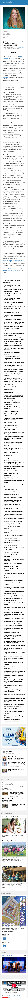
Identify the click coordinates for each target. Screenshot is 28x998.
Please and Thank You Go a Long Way (13, 621)
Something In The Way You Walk (12, 524)
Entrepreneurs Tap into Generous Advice (14, 607)
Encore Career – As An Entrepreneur (13, 563)
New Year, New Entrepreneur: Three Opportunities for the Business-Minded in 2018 (14, 658)
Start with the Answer (9, 610)
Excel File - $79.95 (5, 942)
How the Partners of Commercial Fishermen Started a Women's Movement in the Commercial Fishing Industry (14, 339)
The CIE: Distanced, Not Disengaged (13, 535)
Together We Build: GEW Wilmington (13, 319)
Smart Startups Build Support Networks (14, 511)
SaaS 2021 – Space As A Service (12, 508)
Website (4, 29)
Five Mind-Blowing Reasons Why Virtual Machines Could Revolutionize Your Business (14, 681)
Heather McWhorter (20, 47)
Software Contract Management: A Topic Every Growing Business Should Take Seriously (14, 700)
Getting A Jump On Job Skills (11, 538)
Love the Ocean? (8, 389)
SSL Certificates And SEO (10, 709)
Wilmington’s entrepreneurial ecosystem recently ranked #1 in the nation (12, 260)
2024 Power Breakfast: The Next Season (10, 955)
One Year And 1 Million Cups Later (13, 492)
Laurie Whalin (10, 759)
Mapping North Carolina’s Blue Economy (14, 362)
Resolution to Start (9, 455)
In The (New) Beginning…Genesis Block (14, 518)
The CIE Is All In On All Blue (11, 471)
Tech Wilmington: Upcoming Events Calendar (12, 783)
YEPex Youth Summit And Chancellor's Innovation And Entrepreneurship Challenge (14, 438)
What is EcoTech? (8, 384)
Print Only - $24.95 (5, 934)
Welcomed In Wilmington (10, 489)
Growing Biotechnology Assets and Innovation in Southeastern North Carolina (13, 444)
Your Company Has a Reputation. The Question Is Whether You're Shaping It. (16, 764)
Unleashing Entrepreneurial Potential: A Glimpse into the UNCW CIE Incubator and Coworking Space (14, 396)
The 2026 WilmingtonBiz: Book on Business (12, 926)
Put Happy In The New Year (11, 566)
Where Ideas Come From (10, 425)
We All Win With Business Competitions (14, 573)
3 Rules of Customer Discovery (12, 411)
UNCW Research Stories (10, 422)
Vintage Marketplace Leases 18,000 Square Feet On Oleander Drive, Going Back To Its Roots (17, 794)
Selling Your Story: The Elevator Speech (14, 618)
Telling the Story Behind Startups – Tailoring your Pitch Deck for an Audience (13, 358)
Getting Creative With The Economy (13, 521)
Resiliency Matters (9, 392)
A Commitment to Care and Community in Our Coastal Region (16, 757)
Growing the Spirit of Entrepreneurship (14, 595)
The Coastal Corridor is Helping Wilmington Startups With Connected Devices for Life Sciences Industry (13, 380)
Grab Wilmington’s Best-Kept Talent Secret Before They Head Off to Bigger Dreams (14, 614)
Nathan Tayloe (11, 766)
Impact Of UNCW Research (11, 452)
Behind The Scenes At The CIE (12, 494)
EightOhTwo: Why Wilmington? (11, 478)
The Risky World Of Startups (11, 552)
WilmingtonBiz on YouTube (15, 995)
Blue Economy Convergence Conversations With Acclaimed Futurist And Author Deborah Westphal (14, 462)
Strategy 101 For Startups (10, 545)
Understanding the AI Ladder (11, 632)
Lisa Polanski (10, 772)
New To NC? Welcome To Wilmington (13, 497)
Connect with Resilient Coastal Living (13, 580)
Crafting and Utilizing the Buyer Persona (14, 645)
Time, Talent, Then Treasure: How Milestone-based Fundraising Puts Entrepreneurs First (13, 637)
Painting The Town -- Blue (10, 458)
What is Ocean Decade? (10, 331)
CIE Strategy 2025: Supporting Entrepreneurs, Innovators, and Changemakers (12, 402)
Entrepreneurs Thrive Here (11, 387)
